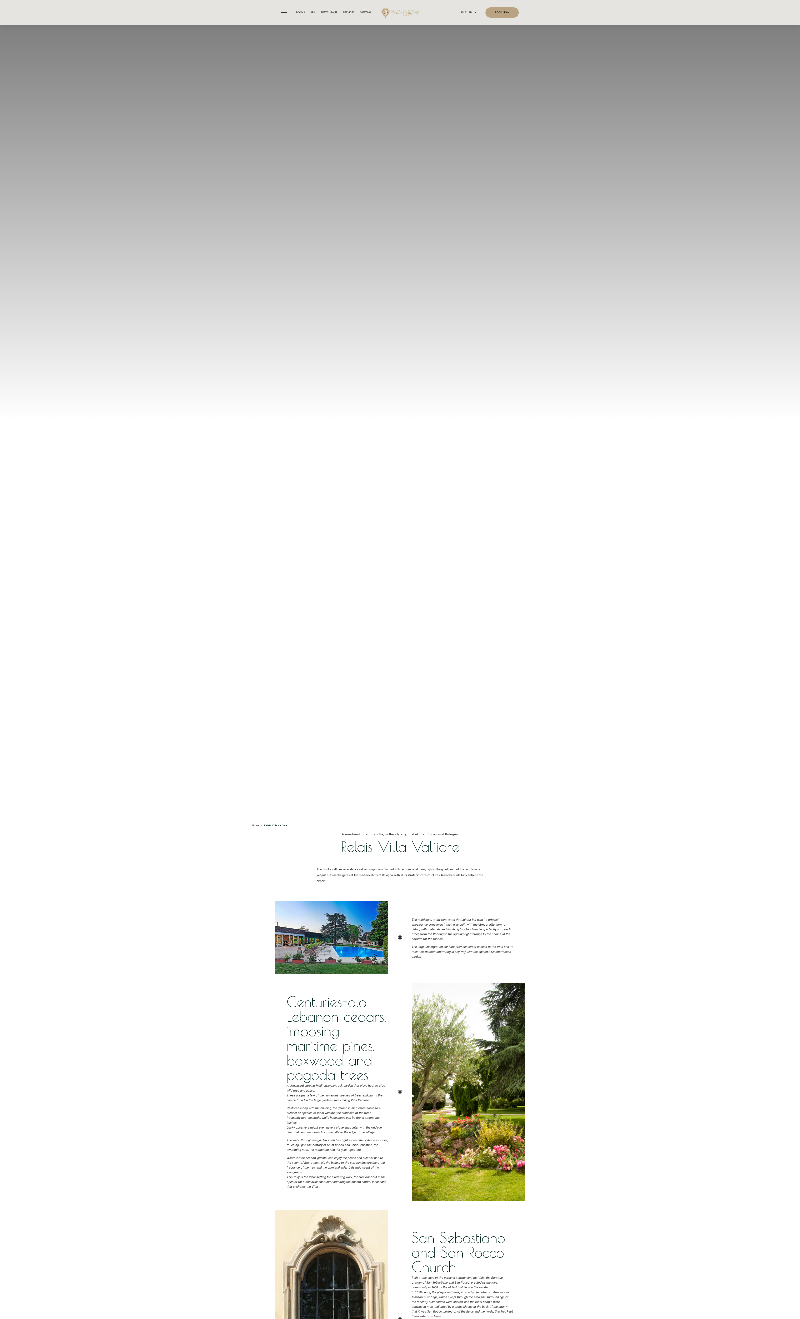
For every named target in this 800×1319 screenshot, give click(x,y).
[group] (400, 420)
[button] (285, 12)
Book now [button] (502, 12)
